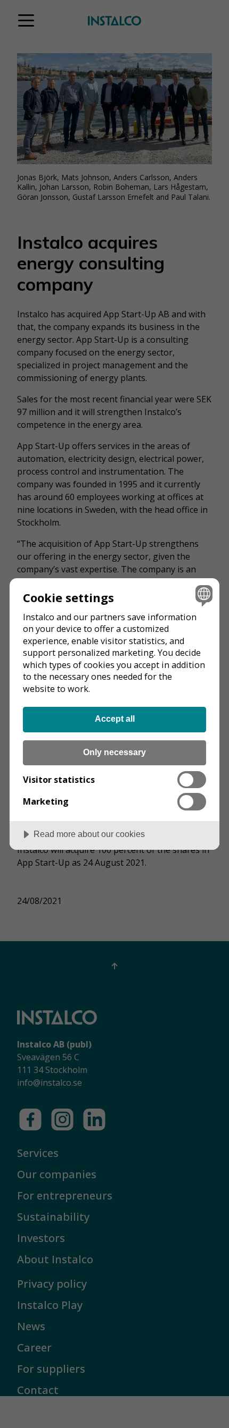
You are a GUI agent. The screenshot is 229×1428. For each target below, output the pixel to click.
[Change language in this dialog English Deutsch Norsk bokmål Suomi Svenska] (202, 595)
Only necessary (114, 752)
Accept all (115, 718)
